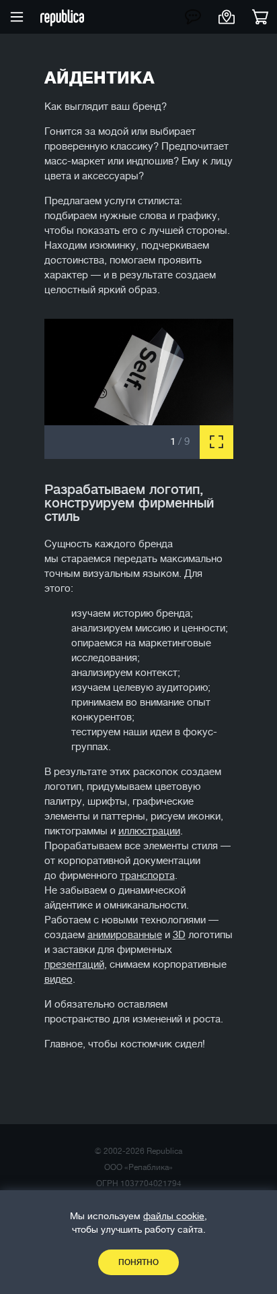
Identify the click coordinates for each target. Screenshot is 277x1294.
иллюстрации (149, 831)
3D (179, 935)
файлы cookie (173, 1215)
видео (58, 979)
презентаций (74, 964)
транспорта (147, 876)
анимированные (124, 935)
